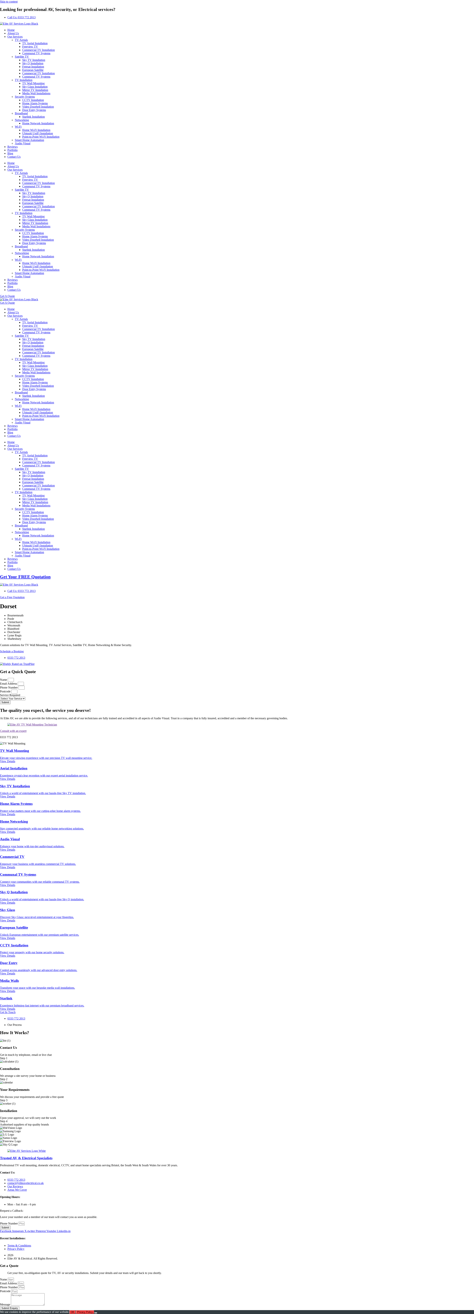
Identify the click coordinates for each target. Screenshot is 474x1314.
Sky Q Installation (32, 63)
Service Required (10, 695)
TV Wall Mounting (33, 83)
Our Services (15, 36)
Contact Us (14, 156)
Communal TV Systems (36, 53)
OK (72, 1312)
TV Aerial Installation (35, 43)
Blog (10, 153)
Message (5, 1304)
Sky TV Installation (33, 60)
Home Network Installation (38, 123)
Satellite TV (22, 56)
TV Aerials (21, 40)
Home (11, 30)
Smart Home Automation (29, 140)
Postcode (5, 691)
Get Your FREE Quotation (25, 576)
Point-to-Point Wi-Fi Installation (40, 136)
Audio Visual (22, 143)
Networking (22, 120)
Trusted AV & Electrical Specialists (26, 1158)
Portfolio (12, 150)
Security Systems (25, 96)
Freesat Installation (33, 66)
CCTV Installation (33, 100)
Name (4, 679)
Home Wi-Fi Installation (36, 130)
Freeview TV (30, 46)
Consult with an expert (13, 730)
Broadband (21, 113)
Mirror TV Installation (35, 90)
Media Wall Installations (36, 93)
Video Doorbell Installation (38, 106)
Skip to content (9, 1)
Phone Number (9, 687)
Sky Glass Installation (35, 86)
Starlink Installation (33, 116)
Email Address (9, 683)
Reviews (12, 146)
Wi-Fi (18, 126)
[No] (95, 1312)
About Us (13, 33)
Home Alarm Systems (35, 103)
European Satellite (33, 70)
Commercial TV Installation (38, 50)
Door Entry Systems (34, 110)
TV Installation (23, 80)
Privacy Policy (85, 1312)
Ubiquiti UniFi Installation (37, 133)
